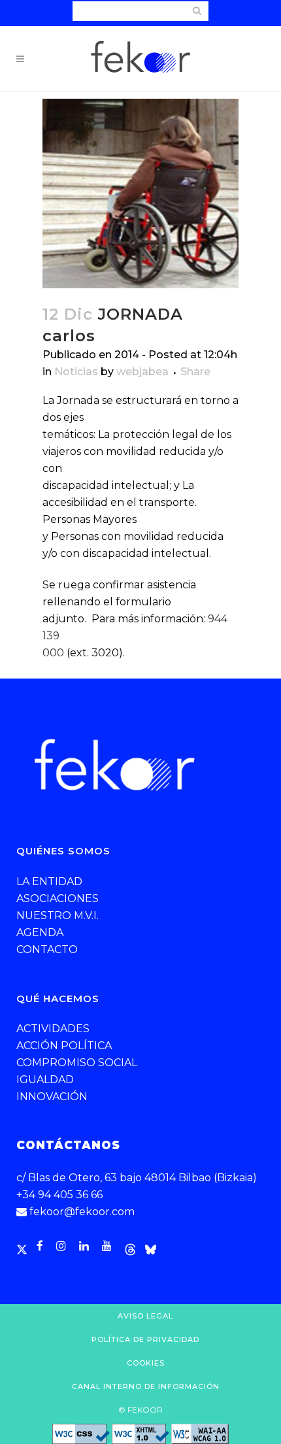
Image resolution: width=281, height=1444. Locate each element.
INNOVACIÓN (52, 1096)
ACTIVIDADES (53, 1028)
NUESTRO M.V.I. (57, 915)
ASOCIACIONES (57, 898)
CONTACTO (47, 949)
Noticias (76, 371)
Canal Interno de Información (146, 1386)
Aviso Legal (145, 1315)
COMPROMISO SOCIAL (76, 1062)
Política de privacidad (145, 1339)
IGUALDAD (45, 1079)
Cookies (146, 1363)
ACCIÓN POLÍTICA (64, 1045)
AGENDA (39, 932)
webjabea (142, 371)
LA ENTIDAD (49, 881)
